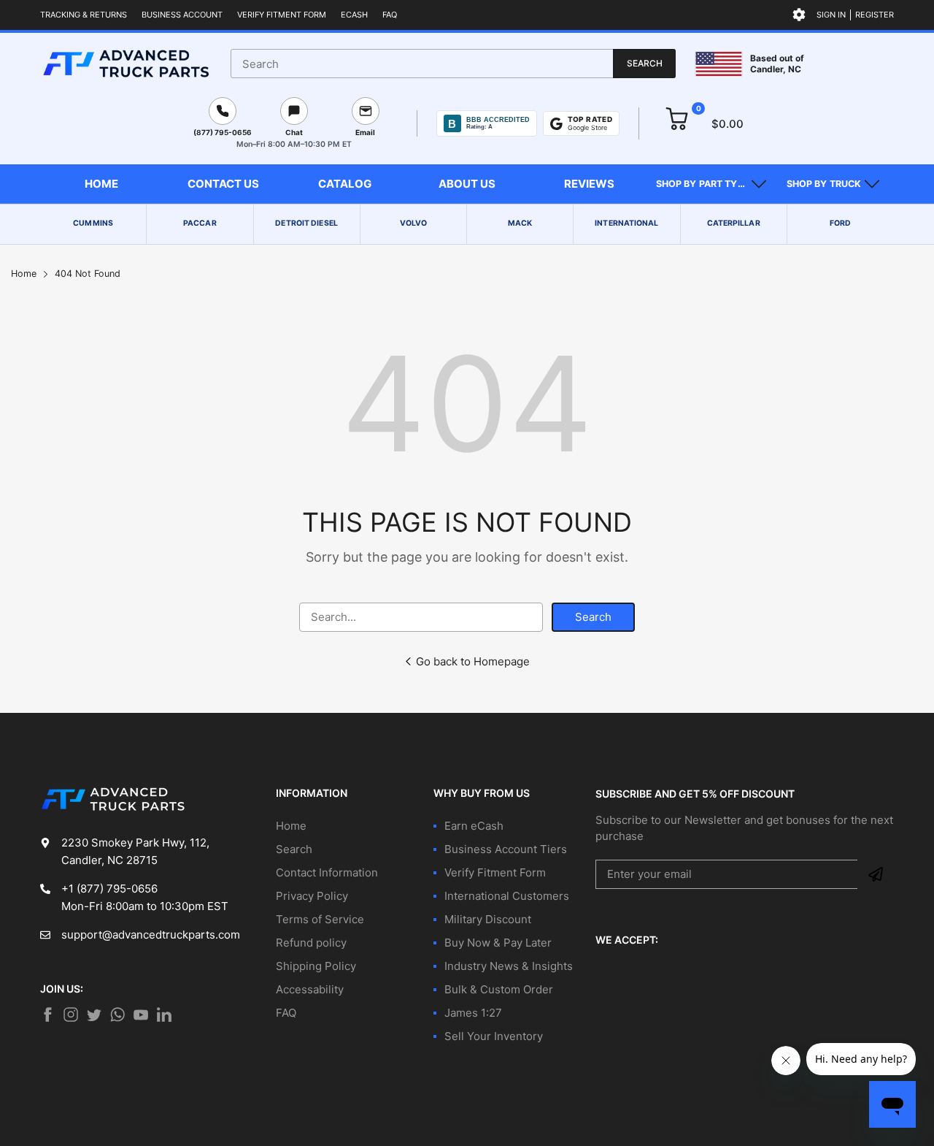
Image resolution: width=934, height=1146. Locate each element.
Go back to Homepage (473, 661)
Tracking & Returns (83, 14)
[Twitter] (70, 1014)
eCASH (354, 14)
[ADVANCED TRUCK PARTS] (126, 63)
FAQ (389, 14)
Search (593, 617)
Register (874, 14)
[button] (711, 184)
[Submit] (875, 874)
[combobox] (453, 63)
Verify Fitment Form (281, 14)
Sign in (831, 14)
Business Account (182, 14)
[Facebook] (47, 1014)
